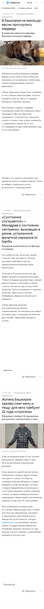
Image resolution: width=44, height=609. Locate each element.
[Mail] (7, 2)
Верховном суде (10, 522)
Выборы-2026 (9, 8)
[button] (22, 53)
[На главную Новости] (14, 2)
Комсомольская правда (24, 14)
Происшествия (7, 17)
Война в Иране (26, 8)
